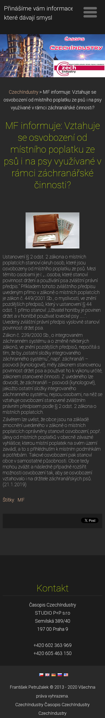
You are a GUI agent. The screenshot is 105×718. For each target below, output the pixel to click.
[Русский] (60, 675)
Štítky (8, 500)
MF (21, 500)
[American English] (66, 675)
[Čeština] (41, 675)
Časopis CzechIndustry (67, 704)
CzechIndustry (23, 92)
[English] (47, 675)
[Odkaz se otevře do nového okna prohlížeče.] (52, 230)
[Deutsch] (53, 675)
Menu (90, 12)
